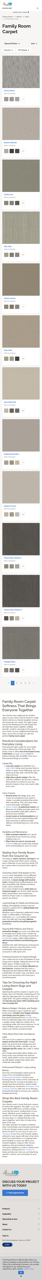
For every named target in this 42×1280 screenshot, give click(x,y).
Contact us (30, 1150)
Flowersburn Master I (12, 558)
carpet (22, 754)
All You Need (9, 91)
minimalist (8, 938)
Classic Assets (9, 298)
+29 (23, 358)
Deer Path (8, 350)
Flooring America (7, 16)
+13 (23, 151)
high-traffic (10, 768)
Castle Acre (8, 194)
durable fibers (31, 1018)
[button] (12, 50)
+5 (22, 307)
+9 (22, 462)
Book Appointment (16, 1193)
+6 (22, 99)
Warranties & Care (9, 1219)
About (4, 1224)
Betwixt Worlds (10, 143)
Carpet (27, 16)
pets (18, 839)
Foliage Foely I (10, 662)
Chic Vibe (8, 246)
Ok (21, 1272)
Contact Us (6, 1230)
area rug (14, 917)
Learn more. (29, 1269)
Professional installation (12, 1077)
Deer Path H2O (10, 402)
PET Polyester (22, 50)
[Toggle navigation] (38, 8)
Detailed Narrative (11, 454)
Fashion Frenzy (10, 506)
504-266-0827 (7, 8)
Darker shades (12, 807)
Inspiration (6, 1214)
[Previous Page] (8, 683)
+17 (23, 566)
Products (6, 1209)
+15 (23, 203)
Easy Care (7, 50)
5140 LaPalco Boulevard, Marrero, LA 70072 (16, 1240)
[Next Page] (34, 683)
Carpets (5, 875)
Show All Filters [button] (10, 44)
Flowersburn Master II (13, 610)
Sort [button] (33, 44)
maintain (9, 844)
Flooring (18, 16)
